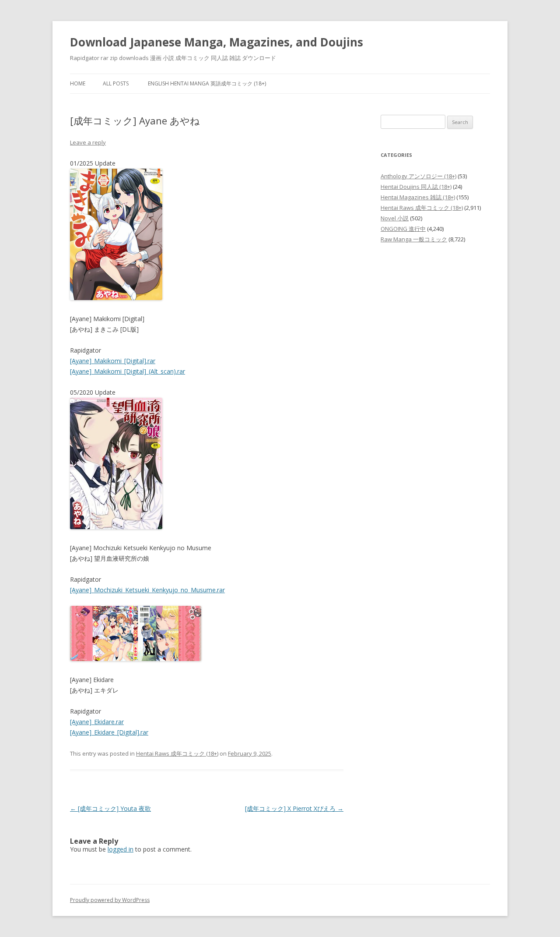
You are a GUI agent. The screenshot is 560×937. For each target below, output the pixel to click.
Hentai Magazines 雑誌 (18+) (418, 197)
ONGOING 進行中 (403, 229)
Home (77, 83)
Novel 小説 (395, 218)
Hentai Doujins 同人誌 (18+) (416, 187)
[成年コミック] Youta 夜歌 (110, 808)
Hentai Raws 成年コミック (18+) (177, 753)
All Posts (116, 83)
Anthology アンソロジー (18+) (418, 176)
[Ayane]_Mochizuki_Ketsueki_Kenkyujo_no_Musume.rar (147, 590)
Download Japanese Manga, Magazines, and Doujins (216, 42)
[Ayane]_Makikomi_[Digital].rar (112, 361)
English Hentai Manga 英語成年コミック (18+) (207, 83)
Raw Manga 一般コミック (414, 239)
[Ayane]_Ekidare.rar (97, 722)
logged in (120, 849)
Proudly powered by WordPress (110, 900)
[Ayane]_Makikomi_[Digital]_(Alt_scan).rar (127, 371)
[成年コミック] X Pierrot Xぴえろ (294, 808)
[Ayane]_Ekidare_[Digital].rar (109, 732)
